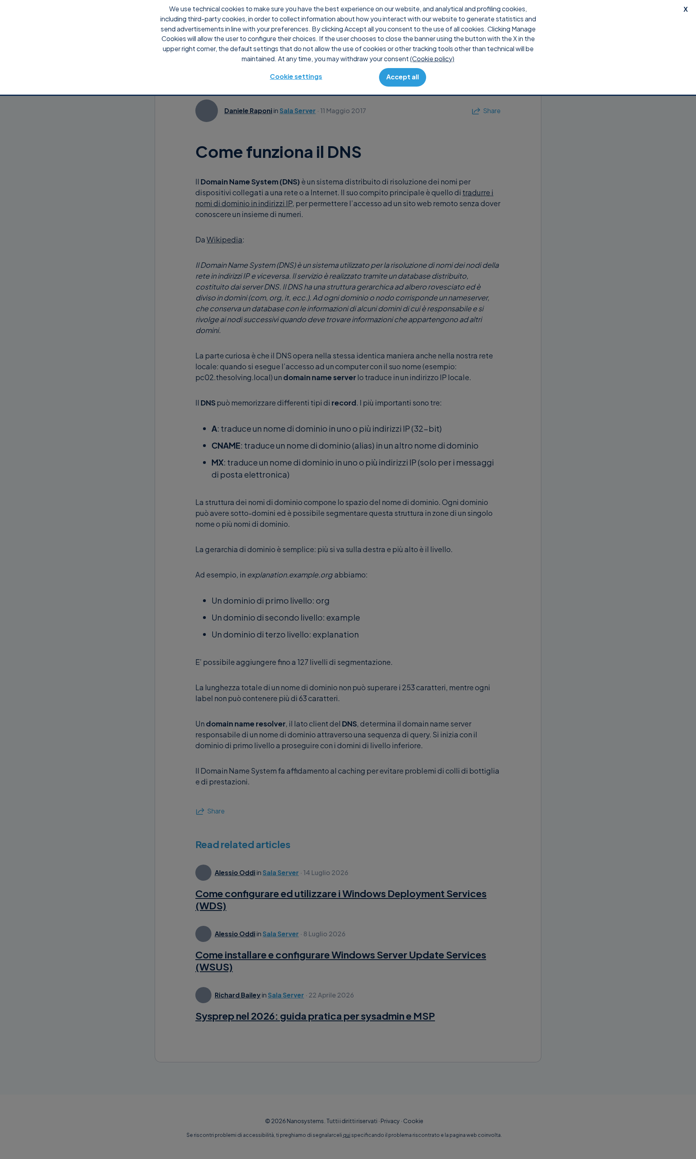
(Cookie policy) (432, 58)
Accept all (402, 76)
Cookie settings (296, 76)
